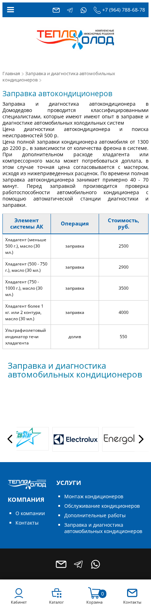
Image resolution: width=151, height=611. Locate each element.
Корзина (94, 602)
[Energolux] (125, 439)
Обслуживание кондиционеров (102, 505)
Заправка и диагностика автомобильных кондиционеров (103, 527)
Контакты (27, 522)
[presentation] (9, 439)
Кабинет (19, 602)
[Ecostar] (25, 439)
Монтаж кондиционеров (93, 496)
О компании (30, 513)
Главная (11, 74)
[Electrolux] (75, 439)
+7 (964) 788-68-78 (123, 9)
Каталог (56, 602)
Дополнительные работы (95, 515)
